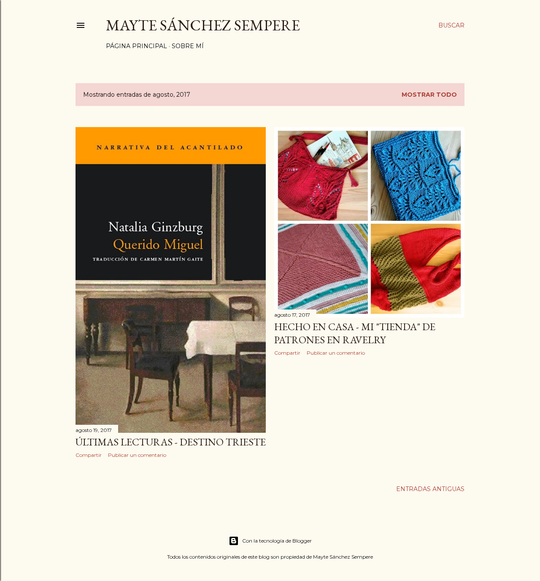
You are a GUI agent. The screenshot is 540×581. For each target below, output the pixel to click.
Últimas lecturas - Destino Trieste (171, 441)
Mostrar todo (429, 94)
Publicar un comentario (137, 455)
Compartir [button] (89, 455)
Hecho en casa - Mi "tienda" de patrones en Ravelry (354, 333)
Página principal (136, 46)
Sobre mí (188, 46)
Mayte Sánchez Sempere (203, 25)
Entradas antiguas (430, 489)
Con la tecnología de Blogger (277, 541)
